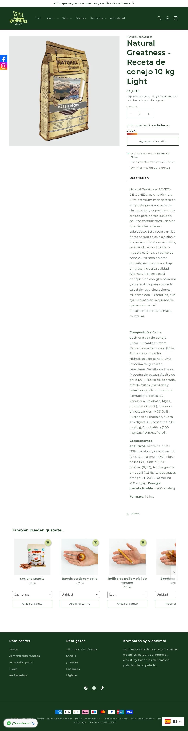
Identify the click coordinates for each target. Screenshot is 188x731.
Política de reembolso (87, 718)
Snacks (14, 649)
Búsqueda (73, 669)
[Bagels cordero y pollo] (80, 557)
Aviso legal (80, 722)
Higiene (71, 675)
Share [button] (135, 513)
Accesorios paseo (21, 662)
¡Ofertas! (72, 662)
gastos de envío (165, 96)
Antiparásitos (18, 675)
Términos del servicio (143, 718)
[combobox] (32, 594)
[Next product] (174, 573)
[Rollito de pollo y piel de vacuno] (127, 557)
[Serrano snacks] (32, 557)
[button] (52, 18)
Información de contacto (104, 722)
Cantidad (133, 106)
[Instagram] (3, 66)
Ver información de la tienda (150, 167)
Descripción (139, 178)
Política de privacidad (115, 718)
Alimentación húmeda (24, 656)
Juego (13, 669)
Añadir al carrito (32, 603)
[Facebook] (3, 58)
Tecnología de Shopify (59, 718)
